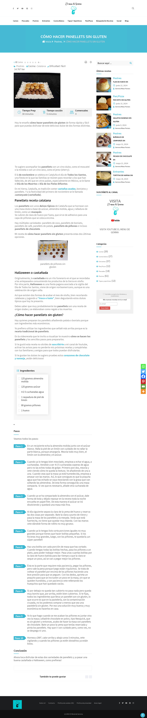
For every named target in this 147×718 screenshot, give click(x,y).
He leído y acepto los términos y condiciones (115, 295)
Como (19, 62)
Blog (126, 21)
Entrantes (46, 21)
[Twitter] (143, 371)
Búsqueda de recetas (104, 21)
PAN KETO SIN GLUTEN (121, 100)
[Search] (133, 8)
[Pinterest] (143, 381)
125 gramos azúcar (30, 386)
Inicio (48, 41)
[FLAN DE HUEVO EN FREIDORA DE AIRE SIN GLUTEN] (103, 84)
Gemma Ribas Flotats (122, 89)
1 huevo (25, 410)
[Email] (143, 386)
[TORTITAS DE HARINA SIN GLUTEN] (103, 178)
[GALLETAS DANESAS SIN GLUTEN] (103, 121)
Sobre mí (42, 703)
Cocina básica (59, 21)
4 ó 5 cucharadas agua (32, 391)
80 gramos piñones (31, 405)
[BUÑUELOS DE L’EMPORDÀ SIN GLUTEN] (103, 140)
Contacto (51, 703)
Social (119, 21)
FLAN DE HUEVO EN (120, 82)
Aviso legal (98, 703)
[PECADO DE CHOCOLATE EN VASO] (103, 159)
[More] (143, 391)
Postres (36, 21)
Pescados (25, 21)
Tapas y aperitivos (75, 21)
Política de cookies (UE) (66, 703)
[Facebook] (143, 376)
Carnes (15, 21)
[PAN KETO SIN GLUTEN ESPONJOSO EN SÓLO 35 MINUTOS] (103, 103)
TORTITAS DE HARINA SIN (123, 175)
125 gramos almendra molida (32, 380)
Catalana (41, 66)
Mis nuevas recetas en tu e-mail (115, 300)
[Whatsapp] (143, 366)
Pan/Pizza (89, 21)
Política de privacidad (84, 703)
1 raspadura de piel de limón (32, 399)
